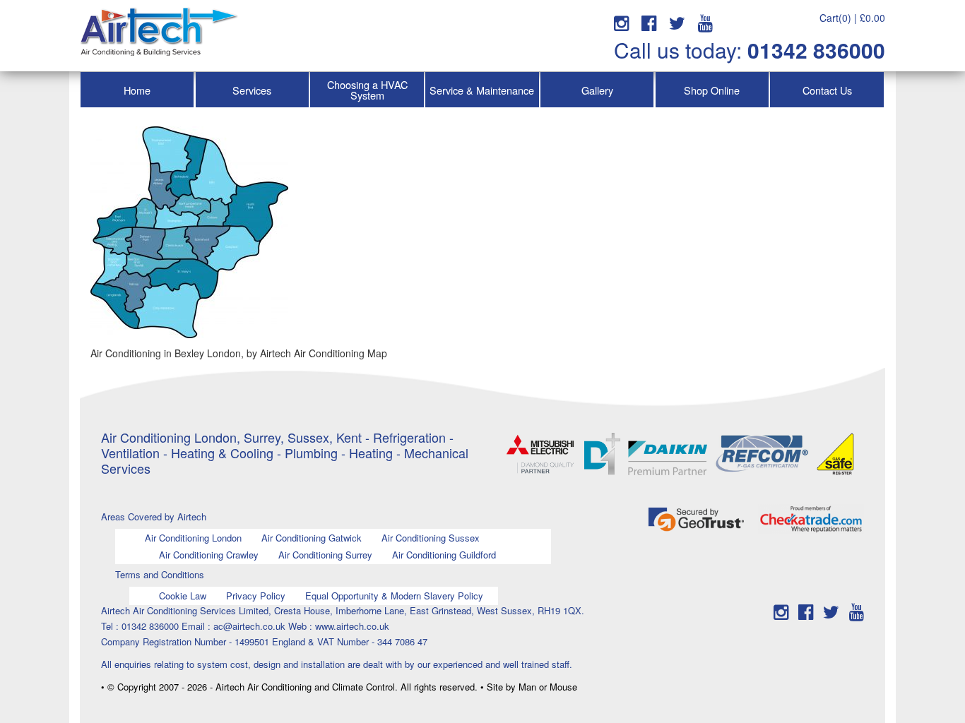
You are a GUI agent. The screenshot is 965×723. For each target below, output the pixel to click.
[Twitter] (677, 22)
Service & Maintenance (482, 90)
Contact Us (827, 90)
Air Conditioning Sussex (430, 537)
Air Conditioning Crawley (209, 554)
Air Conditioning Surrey (325, 554)
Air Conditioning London (193, 537)
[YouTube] (705, 22)
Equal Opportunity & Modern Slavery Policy (394, 595)
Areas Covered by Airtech (153, 516)
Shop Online (712, 90)
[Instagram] (621, 22)
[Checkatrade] (811, 517)
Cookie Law (182, 595)
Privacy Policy (255, 595)
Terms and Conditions (159, 574)
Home (137, 90)
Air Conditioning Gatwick (311, 537)
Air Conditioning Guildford (444, 554)
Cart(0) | (852, 18)
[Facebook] (648, 22)
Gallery (597, 90)
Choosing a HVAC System (367, 89)
